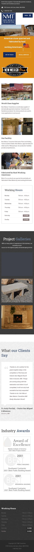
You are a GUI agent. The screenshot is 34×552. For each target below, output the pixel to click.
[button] (3, 30)
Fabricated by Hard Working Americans (13, 174)
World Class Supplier (10, 103)
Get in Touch (9, 54)
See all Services (24, 54)
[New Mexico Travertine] (9, 19)
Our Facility (6, 138)
